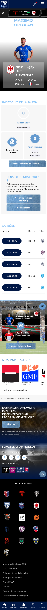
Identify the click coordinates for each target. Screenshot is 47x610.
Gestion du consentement (15, 591)
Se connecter (23, 207)
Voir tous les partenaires (15, 390)
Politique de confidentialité (15, 573)
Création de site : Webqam (15, 595)
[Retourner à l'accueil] (4, 9)
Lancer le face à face (21, 346)
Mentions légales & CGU (14, 564)
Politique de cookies (12, 577)
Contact (6, 586)
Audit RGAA (8, 582)
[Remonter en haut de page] (42, 474)
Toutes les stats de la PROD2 (27, 163)
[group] (24, 13)
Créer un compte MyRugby (23, 199)
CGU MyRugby (10, 568)
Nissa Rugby (24, 67)
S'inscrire (10, 424)
